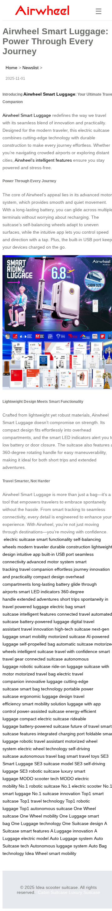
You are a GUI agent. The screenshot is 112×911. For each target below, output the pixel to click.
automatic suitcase (74, 644)
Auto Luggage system (71, 838)
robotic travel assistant (42, 741)
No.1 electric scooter (81, 786)
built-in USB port (58, 554)
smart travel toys (83, 756)
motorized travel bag (35, 673)
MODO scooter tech (39, 778)
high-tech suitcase (73, 629)
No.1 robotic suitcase (39, 786)
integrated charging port (61, 733)
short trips (70, 599)
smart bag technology (41, 688)
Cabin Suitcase (53, 892)
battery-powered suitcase (44, 726)
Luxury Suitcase (84, 892)
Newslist (30, 67)
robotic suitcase (35, 666)
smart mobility (33, 636)
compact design (48, 576)
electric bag (61, 606)
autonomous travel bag (42, 756)
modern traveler (33, 546)
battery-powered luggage (44, 621)
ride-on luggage (67, 666)
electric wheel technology (42, 748)
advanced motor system (50, 561)
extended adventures (38, 599)
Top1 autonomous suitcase (46, 808)
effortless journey (71, 569)
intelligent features (38, 614)
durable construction (70, 546)
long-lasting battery (51, 584)
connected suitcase (44, 658)
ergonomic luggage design (46, 696)
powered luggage (32, 606)
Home (11, 67)
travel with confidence (76, 651)
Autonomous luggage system (58, 845)
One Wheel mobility (39, 815)
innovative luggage (44, 681)
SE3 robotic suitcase (40, 771)
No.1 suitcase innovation (56, 793)
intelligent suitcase (35, 651)
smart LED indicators (39, 591)
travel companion (36, 569)
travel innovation (37, 629)
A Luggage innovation (71, 830)
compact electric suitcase (44, 718)
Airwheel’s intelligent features (43, 160)
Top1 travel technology (42, 801)
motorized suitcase (66, 636)
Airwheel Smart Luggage (49, 94)
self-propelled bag (37, 644)
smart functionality (54, 539)
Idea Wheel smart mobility (50, 853)
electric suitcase (19, 539)
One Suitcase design (82, 823)
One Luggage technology (36, 823)
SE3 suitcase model (53, 763)
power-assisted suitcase (40, 711)
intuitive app (28, 554)
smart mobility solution (44, 703)
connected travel (73, 614)
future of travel (85, 726)
